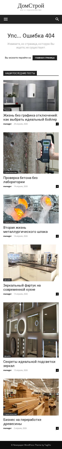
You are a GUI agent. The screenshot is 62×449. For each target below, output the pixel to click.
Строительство (10, 172)
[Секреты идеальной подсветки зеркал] (31, 330)
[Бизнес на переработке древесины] (31, 397)
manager (7, 124)
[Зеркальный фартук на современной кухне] (31, 263)
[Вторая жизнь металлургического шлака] (31, 209)
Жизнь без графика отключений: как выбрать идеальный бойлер (30, 117)
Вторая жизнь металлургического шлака (25, 230)
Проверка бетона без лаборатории (20, 180)
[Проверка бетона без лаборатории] (31, 153)
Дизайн (7, 280)
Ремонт (7, 110)
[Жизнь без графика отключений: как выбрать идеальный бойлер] (31, 95)
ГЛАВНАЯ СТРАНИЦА (45, 58)
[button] (5, 19)
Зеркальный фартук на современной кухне (22, 287)
